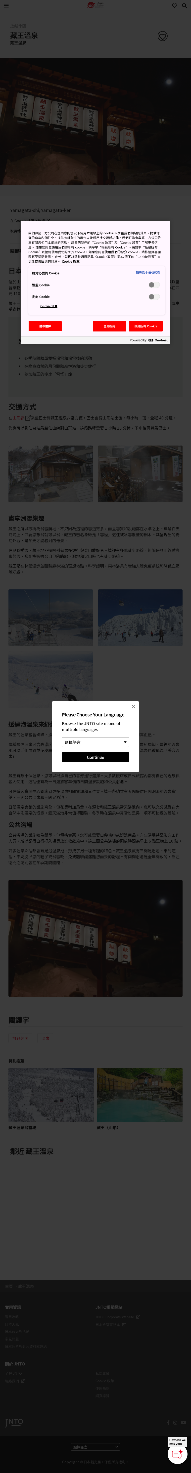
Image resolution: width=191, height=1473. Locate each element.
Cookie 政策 (71, 261)
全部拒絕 (109, 326)
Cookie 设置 (48, 306)
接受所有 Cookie (146, 326)
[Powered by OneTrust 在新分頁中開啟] (149, 341)
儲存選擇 (45, 326)
